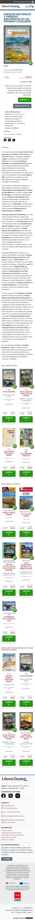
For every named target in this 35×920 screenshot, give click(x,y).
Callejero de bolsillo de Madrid (9, 453)
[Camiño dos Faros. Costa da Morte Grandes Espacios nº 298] (26, 721)
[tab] (5, 148)
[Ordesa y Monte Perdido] (9, 497)
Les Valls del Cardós (26, 515)
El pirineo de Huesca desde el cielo (8, 619)
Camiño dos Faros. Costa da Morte (26, 737)
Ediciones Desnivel (18, 114)
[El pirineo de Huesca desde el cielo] (9, 606)
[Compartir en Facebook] (5, 140)
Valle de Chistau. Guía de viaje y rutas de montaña (9, 567)
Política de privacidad (8, 837)
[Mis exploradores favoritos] (26, 437)
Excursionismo (10, 134)
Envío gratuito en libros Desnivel (12, 835)
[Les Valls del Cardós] (26, 498)
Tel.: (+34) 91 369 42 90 (12, 812)
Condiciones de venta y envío (11, 833)
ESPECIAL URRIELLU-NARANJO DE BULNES (9, 679)
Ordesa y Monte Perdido (9, 514)
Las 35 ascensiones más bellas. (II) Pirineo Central (26, 566)
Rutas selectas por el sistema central (26, 393)
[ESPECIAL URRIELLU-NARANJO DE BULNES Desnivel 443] (9, 662)
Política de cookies (7, 840)
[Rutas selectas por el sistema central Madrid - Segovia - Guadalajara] (26, 378)
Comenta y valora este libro (13, 72)
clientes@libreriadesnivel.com (14, 816)
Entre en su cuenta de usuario (22, 2)
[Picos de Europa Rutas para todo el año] (9, 378)
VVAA (6, 66)
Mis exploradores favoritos (26, 454)
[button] (27, 6)
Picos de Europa (9, 392)
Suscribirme (6, 859)
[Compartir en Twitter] (9, 140)
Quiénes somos (6, 830)
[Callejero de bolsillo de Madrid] (9, 437)
